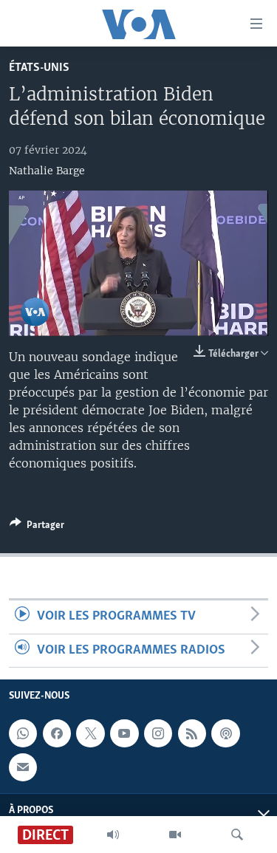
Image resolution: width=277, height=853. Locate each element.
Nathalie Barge (47, 170)
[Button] (37, 527)
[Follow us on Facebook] (57, 733)
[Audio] (113, 834)
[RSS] (192, 733)
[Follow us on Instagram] (158, 733)
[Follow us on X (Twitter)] (90, 733)
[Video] (175, 834)
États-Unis (39, 67)
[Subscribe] (23, 767)
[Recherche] (237, 834)
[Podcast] (225, 733)
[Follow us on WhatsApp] (23, 733)
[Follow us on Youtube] (124, 733)
